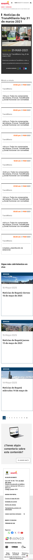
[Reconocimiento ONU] (6, 546)
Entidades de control (11, 501)
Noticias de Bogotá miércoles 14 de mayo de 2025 (15, 390)
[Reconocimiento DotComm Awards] (14, 546)
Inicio (2, 7)
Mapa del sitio (8, 553)
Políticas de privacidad (15, 553)
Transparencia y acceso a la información (13, 508)
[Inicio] (5, 3)
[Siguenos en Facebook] (9, 533)
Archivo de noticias (10, 504)
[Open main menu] (12, 3)
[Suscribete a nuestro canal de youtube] (22, 533)
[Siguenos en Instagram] (18, 533)
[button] (18, 69)
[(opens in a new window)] (24, 69)
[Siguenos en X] (15, 533)
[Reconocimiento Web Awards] (23, 546)
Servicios (9, 7)
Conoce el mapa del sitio (12, 498)
